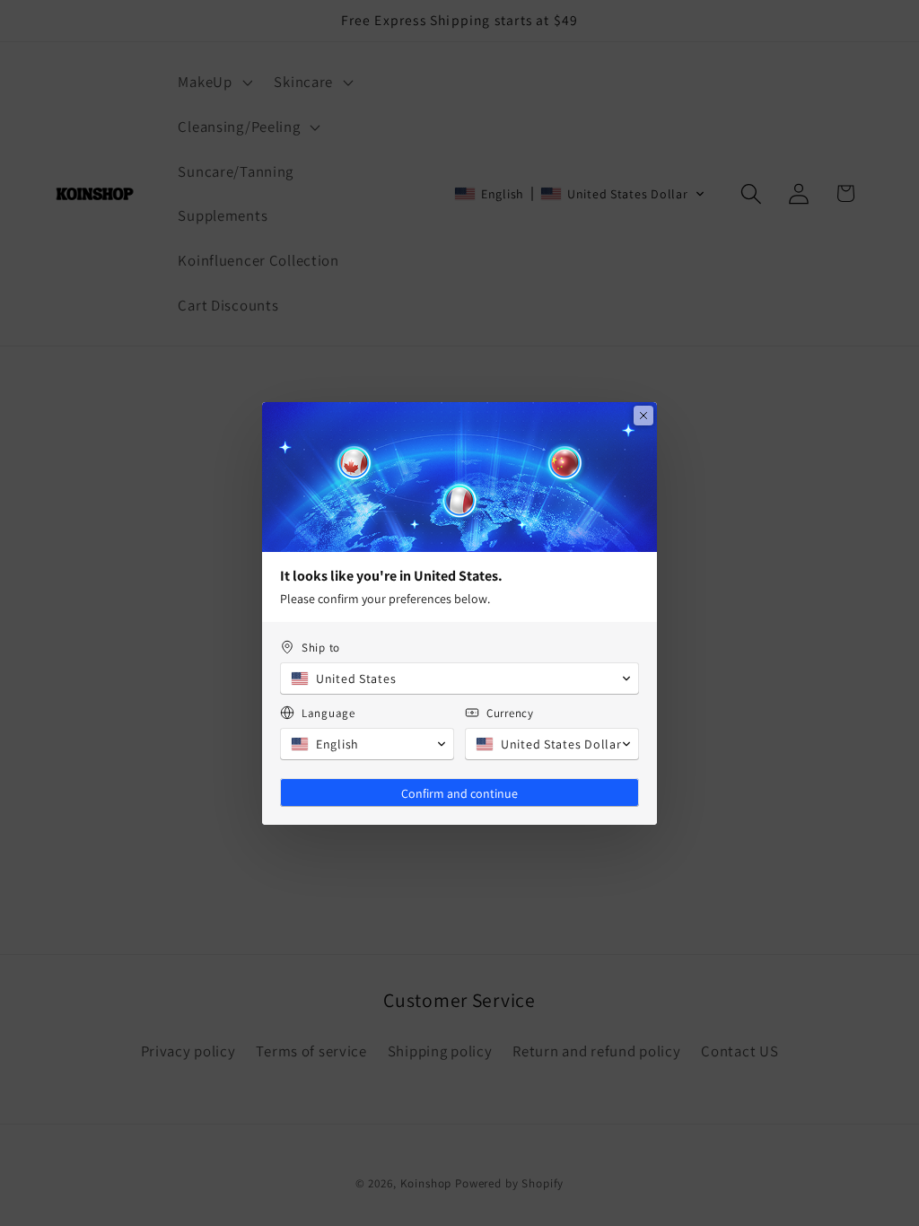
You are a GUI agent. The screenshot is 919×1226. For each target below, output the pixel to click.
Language (328, 713)
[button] (459, 678)
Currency (510, 713)
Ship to (321, 647)
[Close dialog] (643, 415)
